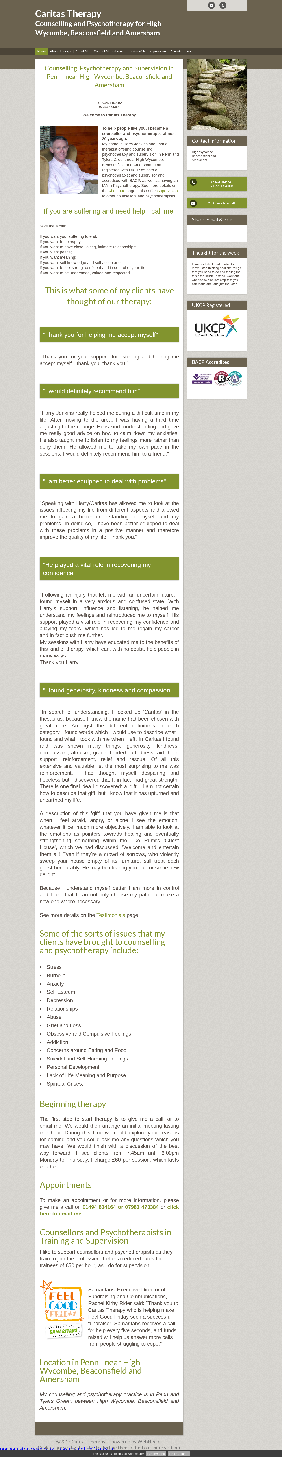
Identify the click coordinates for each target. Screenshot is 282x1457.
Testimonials (110, 915)
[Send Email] (211, 5)
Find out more (178, 1453)
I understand (156, 1453)
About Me (117, 191)
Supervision (167, 191)
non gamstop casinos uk (27, 1449)
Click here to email (221, 203)
